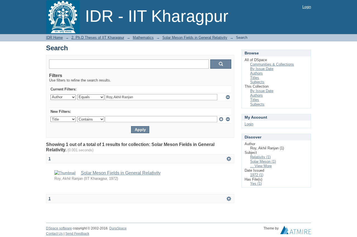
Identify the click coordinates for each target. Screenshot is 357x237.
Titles (254, 78)
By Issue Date (261, 69)
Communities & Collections (272, 64)
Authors (256, 73)
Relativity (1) (260, 157)
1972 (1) (256, 175)
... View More (261, 166)
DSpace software (59, 228)
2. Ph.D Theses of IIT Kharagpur (97, 37)
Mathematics (143, 37)
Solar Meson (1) (263, 161)
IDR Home (54, 37)
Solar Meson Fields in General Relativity (194, 37)
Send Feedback (77, 234)
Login (306, 7)
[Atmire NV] (295, 231)
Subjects (257, 82)
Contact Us (54, 234)
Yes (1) (256, 183)
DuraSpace (118, 228)
